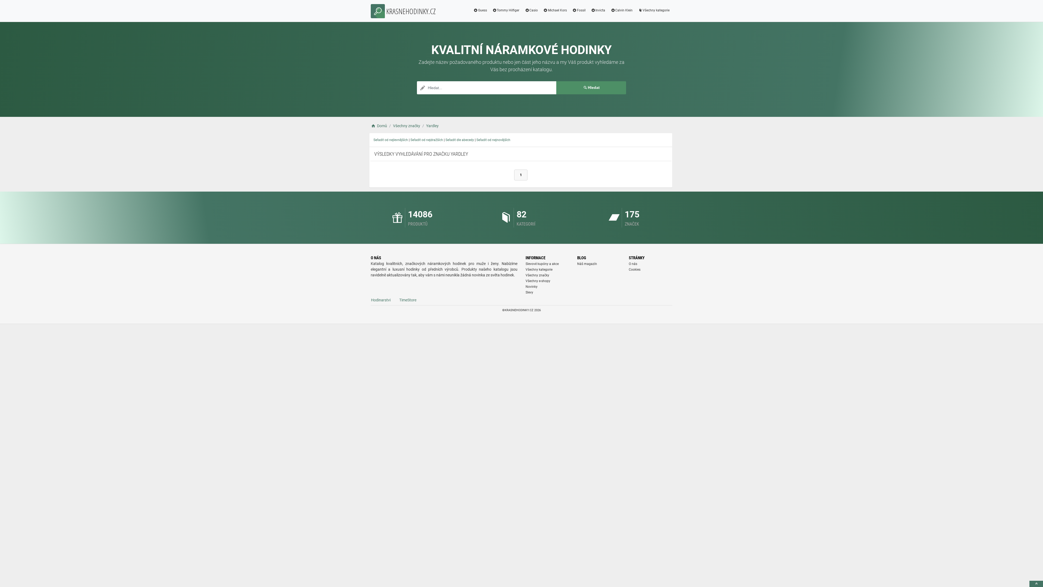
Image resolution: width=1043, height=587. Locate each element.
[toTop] (1036, 584)
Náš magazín (587, 264)
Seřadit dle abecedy (459, 140)
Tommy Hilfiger (508, 10)
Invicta (600, 10)
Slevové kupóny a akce (542, 264)
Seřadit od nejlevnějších (390, 140)
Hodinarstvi (381, 300)
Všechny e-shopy (538, 281)
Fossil (581, 10)
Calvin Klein (624, 10)
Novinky (532, 287)
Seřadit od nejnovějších (493, 140)
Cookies (634, 269)
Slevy (529, 292)
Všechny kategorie (656, 10)
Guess (482, 10)
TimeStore (407, 300)
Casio (533, 10)
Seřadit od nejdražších (426, 140)
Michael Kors (557, 10)
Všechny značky (537, 275)
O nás (633, 264)
